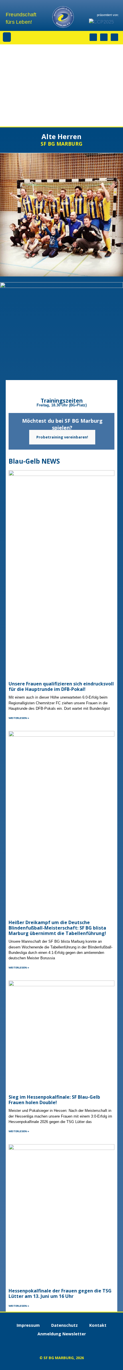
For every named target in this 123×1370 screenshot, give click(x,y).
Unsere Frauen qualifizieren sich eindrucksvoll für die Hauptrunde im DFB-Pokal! (61, 686)
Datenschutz (64, 1325)
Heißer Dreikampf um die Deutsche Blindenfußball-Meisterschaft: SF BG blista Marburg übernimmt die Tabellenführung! (57, 927)
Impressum (28, 1325)
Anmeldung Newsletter (61, 1334)
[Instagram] (93, 37)
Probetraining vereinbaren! (62, 437)
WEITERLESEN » (19, 718)
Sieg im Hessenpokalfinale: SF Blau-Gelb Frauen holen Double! (54, 1100)
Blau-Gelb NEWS (34, 461)
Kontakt (97, 1325)
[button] (7, 37)
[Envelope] (114, 37)
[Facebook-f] (104, 37)
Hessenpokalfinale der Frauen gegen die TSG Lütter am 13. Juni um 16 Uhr (60, 1293)
